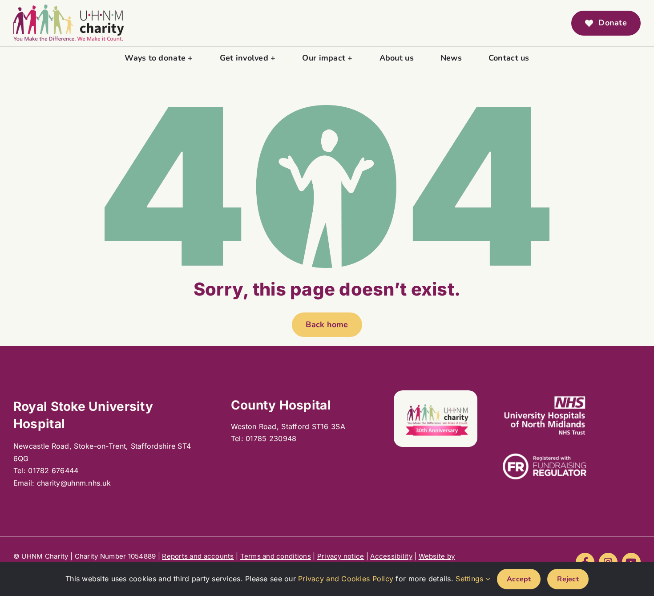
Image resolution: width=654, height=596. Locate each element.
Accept (519, 579)
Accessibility (391, 556)
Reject (567, 579)
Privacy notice (340, 556)
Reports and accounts (198, 556)
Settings (470, 578)
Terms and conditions (275, 556)
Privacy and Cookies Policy (345, 578)
